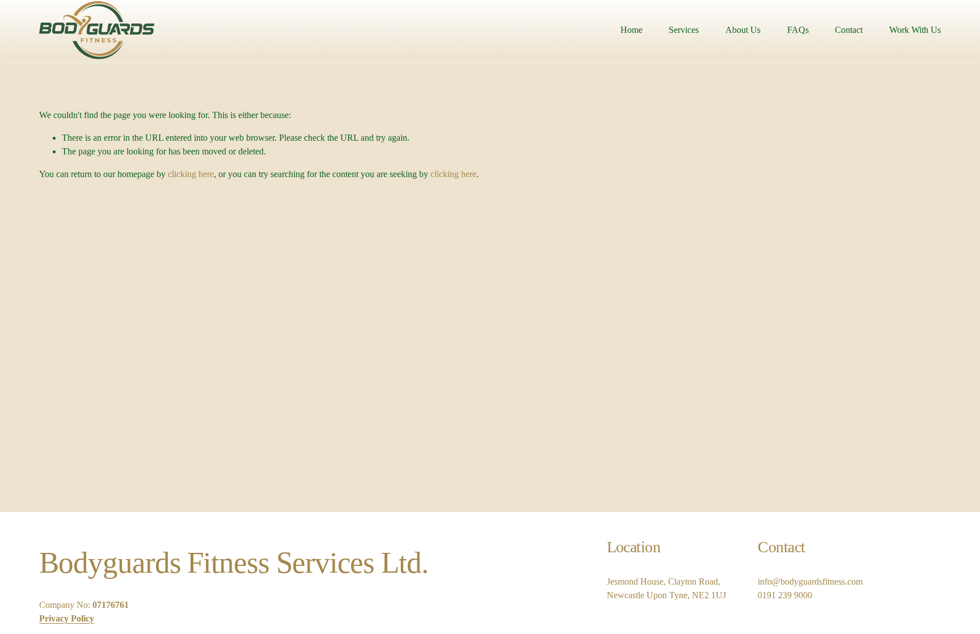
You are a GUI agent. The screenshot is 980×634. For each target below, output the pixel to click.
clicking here (191, 174)
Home (631, 30)
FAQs (798, 30)
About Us (743, 30)
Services (684, 30)
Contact (849, 30)
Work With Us (915, 30)
